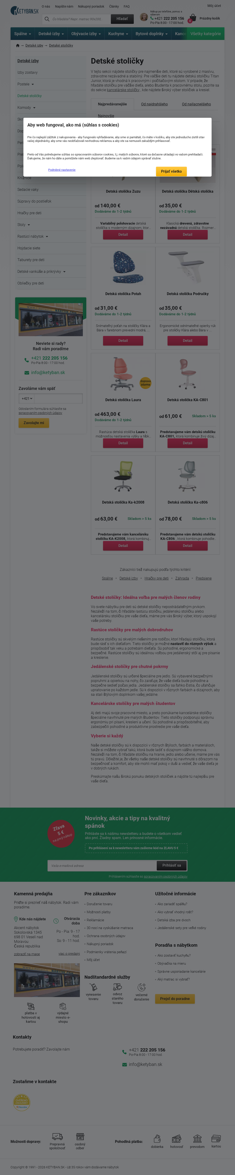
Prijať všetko (171, 171)
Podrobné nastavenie (62, 170)
